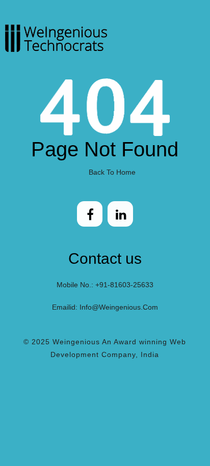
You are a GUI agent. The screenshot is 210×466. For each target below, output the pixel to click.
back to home (112, 172)
